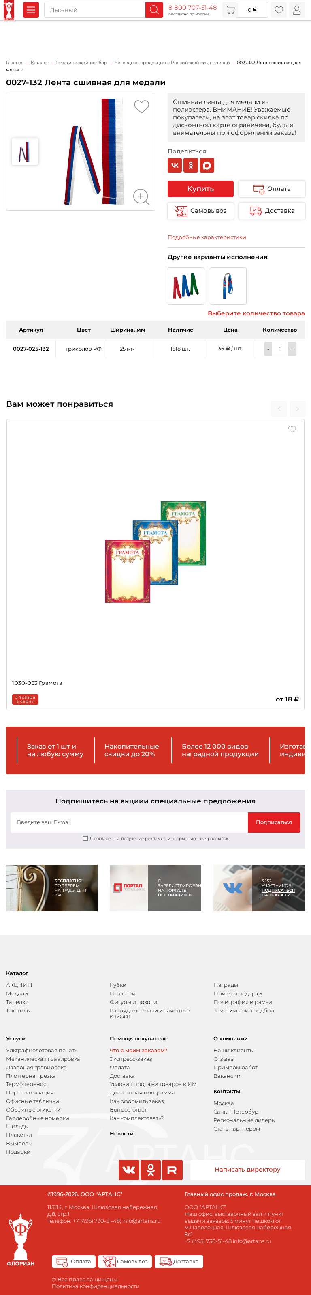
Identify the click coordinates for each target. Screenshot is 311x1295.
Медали (17, 993)
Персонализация (30, 1092)
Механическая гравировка (43, 1058)
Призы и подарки (238, 993)
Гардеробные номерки (37, 1118)
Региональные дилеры (244, 1120)
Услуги (16, 1039)
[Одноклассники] (190, 165)
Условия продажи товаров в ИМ (153, 1084)
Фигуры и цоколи (133, 1002)
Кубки (118, 985)
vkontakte (128, 1179)
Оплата (279, 188)
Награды (226, 985)
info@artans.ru (141, 1220)
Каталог (17, 973)
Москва (223, 1103)
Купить (200, 188)
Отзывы (223, 1058)
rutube (172, 1179)
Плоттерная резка (31, 1076)
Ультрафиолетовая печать (41, 1050)
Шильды (17, 1126)
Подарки (18, 1151)
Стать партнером (236, 1128)
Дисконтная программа (142, 1092)
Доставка (280, 210)
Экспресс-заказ (131, 1058)
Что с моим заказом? (138, 1050)
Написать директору (248, 1169)
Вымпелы (19, 1143)
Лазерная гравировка (36, 1067)
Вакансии (227, 1076)
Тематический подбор (244, 1010)
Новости (122, 1133)
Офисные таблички (32, 1101)
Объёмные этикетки (33, 1109)
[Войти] (297, 10)
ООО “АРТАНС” (205, 1207)
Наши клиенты (233, 1050)
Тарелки (17, 1002)
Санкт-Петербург (237, 1111)
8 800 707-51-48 (192, 7)
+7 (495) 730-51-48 (96, 1220)
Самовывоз (208, 210)
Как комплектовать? (137, 1118)
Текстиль (18, 1010)
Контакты (227, 1091)
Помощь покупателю (139, 1039)
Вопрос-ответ (128, 1109)
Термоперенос (26, 1084)
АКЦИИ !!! (19, 985)
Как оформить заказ (137, 1101)
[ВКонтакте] (175, 165)
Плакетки (123, 993)
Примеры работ (235, 1067)
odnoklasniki (150, 1179)
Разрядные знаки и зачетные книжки (150, 1013)
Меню (31, 10)
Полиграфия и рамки (243, 1002)
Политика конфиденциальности (96, 1286)
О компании (230, 1039)
